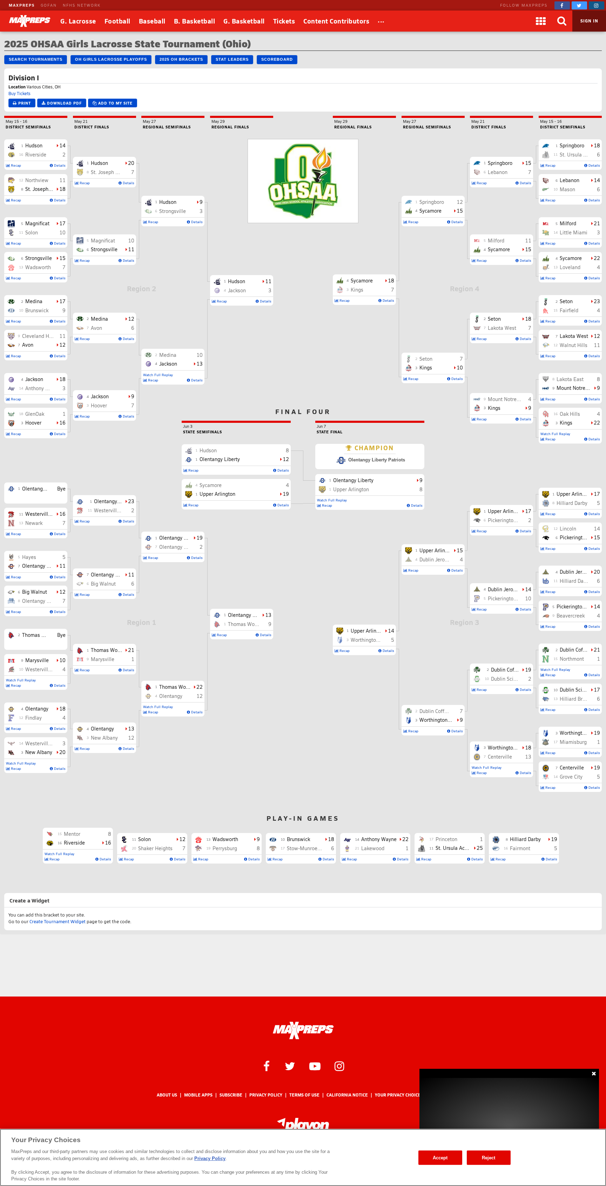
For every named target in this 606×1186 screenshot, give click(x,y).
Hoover (33, 422)
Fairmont (520, 848)
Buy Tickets (19, 93)
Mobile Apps (198, 1095)
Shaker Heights (155, 848)
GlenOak (34, 414)
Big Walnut (34, 591)
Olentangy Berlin (41, 601)
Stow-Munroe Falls (308, 848)
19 (199, 537)
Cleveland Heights (42, 336)
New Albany (38, 752)
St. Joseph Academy (47, 189)
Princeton (446, 839)
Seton (566, 301)
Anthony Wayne (43, 388)
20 (62, 752)
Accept (440, 1157)
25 (480, 848)
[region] (303, 1157)
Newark (33, 523)
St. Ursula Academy (582, 154)
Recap (15, 165)
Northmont (572, 658)
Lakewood (372, 848)
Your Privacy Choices (399, 1095)
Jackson (34, 379)
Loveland (570, 267)
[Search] (561, 21)
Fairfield (569, 310)
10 (62, 232)
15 (62, 258)
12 (62, 344)
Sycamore (571, 258)
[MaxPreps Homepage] (303, 1030)
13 (131, 728)
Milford (568, 223)
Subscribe (231, 1095)
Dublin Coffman (577, 649)
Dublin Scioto (575, 689)
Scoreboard (277, 59)
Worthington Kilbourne (513, 747)
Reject (489, 1157)
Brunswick (36, 310)
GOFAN (49, 5)
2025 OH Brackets (181, 59)
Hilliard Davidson (579, 581)
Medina (33, 301)
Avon (27, 344)
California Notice (347, 1095)
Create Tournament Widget (57, 921)
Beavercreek (571, 615)
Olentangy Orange (42, 565)
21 (131, 650)
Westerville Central (46, 743)
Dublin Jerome (576, 571)
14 (62, 145)
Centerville (572, 767)
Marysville (37, 660)
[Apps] (540, 21)
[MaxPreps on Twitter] (579, 5)
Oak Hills (570, 414)
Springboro (572, 145)
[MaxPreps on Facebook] (562, 5)
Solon (31, 232)
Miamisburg (573, 742)
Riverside (35, 154)
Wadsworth (38, 267)
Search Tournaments (35, 59)
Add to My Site (115, 103)
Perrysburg (225, 848)
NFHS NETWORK (82, 5)
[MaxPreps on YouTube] (315, 1065)
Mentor (72, 834)
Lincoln (568, 528)
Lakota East (570, 379)
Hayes (29, 557)
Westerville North (45, 669)
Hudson (33, 145)
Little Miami (573, 232)
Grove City (571, 776)
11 (62, 180)
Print (24, 103)
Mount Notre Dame (578, 388)
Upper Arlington (574, 494)
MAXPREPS (22, 5)
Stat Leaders (232, 59)
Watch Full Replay (21, 680)
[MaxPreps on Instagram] (596, 5)
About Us (167, 1095)
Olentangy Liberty (42, 488)
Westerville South (45, 514)
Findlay (33, 717)
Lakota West (574, 336)
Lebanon (569, 180)
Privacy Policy (265, 1095)
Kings (566, 422)
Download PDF (64, 103)
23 (131, 501)
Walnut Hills (573, 345)
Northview (36, 180)
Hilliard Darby (572, 503)
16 (62, 422)
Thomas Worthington (45, 635)
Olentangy (36, 708)
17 (62, 223)
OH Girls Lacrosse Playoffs (111, 59)
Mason (567, 189)
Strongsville (38, 258)
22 (199, 687)
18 (62, 189)
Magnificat (37, 223)
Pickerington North (581, 537)
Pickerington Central (579, 606)
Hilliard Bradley (577, 698)
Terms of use (304, 1095)
